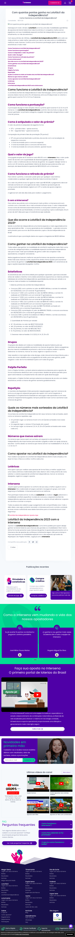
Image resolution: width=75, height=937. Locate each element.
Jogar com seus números (9, 871)
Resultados (4, 876)
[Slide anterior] (7, 641)
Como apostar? (6, 915)
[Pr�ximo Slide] (68, 641)
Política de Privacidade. (22, 934)
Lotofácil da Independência (10, 895)
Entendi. (70, 934)
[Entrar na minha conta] (65, 3)
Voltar (13, 547)
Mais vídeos (66, 772)
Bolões (3, 874)
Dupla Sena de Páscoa (32, 892)
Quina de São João (31, 907)
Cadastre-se (54, 3)
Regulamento (5, 917)
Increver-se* (14, 793)
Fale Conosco (29, 918)
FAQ (26, 922)
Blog (26, 912)
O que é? (4, 912)
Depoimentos (5, 919)
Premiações (5, 922)
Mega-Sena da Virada (8, 880)
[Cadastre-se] (5, 3)
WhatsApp (28, 920)
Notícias (3, 878)
